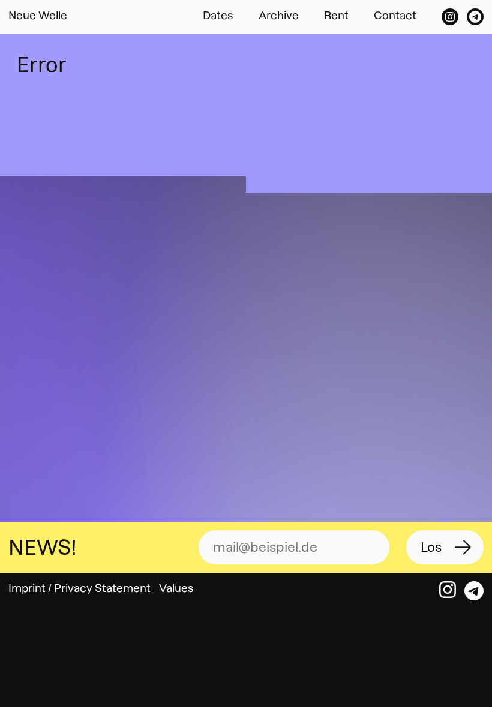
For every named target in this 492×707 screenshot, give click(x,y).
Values (176, 588)
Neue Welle (37, 15)
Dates (218, 15)
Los (431, 547)
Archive (279, 15)
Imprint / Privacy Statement (79, 588)
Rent (336, 15)
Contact (395, 15)
